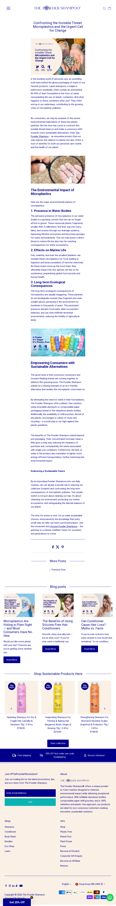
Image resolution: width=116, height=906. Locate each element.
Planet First (65, 836)
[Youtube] (21, 886)
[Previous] (11, 708)
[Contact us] (110, 897)
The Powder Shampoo (34, 894)
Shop (62, 827)
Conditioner (10, 831)
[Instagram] (10, 886)
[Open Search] (104, 8)
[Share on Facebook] (53, 547)
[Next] (104, 708)
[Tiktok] (16, 886)
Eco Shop (9, 846)
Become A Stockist (69, 851)
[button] (17, 902)
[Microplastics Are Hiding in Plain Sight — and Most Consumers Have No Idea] (19, 605)
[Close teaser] (31, 897)
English (65, 884)
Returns (64, 865)
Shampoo (9, 827)
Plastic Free (66, 831)
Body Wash (10, 836)
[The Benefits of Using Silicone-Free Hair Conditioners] (58, 605)
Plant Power (66, 841)
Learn (7, 851)
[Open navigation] (17, 8)
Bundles (9, 841)
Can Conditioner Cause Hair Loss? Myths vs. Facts (93, 624)
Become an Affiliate (70, 861)
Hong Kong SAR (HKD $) (91, 884)
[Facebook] (6, 886)
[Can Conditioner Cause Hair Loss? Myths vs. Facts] (97, 605)
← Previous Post (57, 569)
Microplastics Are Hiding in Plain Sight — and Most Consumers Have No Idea (17, 628)
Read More (11, 659)
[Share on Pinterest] (62, 547)
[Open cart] (109, 8)
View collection (58, 743)
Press (63, 846)
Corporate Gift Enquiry (71, 856)
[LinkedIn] (13, 886)
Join (30, 802)
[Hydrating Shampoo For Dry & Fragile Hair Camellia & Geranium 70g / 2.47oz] (21, 697)
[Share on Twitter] (58, 547)
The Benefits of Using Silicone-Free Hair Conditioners (57, 624)
